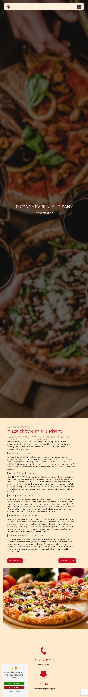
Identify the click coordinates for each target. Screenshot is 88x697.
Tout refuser (15, 687)
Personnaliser (14, 692)
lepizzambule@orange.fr (44, 689)
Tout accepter (15, 683)
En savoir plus (15, 561)
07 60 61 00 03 (44, 665)
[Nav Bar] (79, 7)
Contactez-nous (67, 561)
